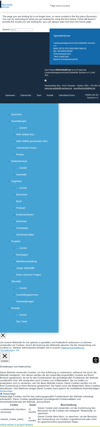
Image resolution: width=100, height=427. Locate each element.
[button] (93, 6)
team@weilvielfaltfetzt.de (84, 88)
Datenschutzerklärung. (73, 347)
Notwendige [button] (6, 391)
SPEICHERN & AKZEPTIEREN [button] (16, 425)
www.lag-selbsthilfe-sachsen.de (58, 88)
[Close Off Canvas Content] (3, 335)
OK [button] (18, 350)
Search (6, 29)
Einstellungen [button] (8, 350)
